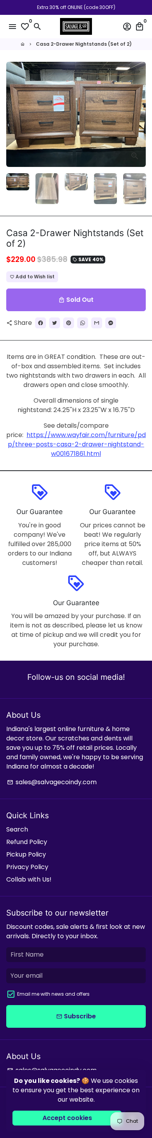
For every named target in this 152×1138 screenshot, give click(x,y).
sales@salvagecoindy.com (52, 782)
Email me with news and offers (53, 994)
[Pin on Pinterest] (68, 322)
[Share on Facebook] (40, 322)
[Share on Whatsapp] (82, 322)
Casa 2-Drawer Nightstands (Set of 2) (84, 44)
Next (138, 114)
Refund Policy (26, 841)
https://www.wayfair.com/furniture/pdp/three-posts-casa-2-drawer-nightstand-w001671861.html (77, 444)
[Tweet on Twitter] (54, 322)
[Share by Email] (96, 322)
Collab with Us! (28, 879)
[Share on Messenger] (110, 322)
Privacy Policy (27, 866)
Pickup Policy (26, 854)
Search (17, 829)
